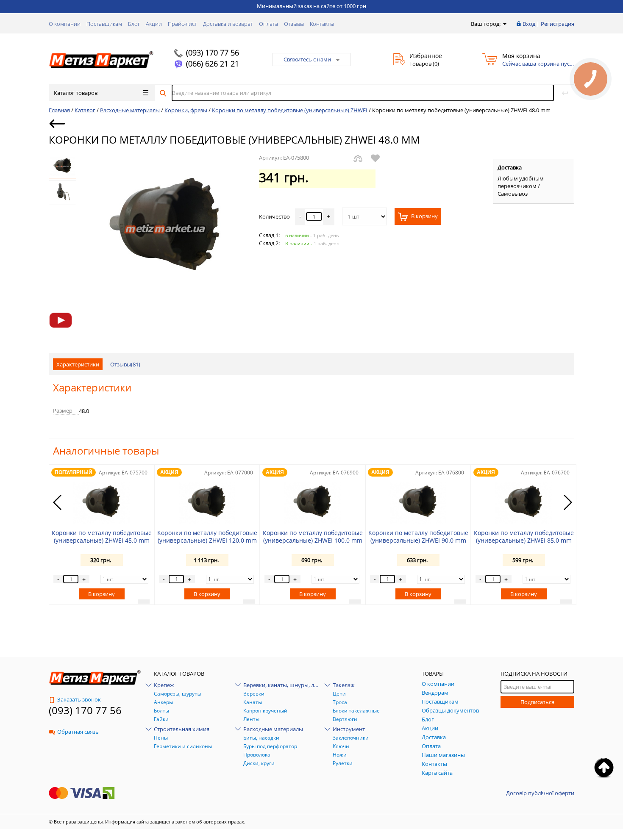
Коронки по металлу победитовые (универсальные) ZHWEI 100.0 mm (313, 536)
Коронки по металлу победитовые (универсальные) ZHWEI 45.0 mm (102, 536)
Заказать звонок (79, 699)
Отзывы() (125, 364)
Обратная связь (78, 731)
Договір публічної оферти (540, 793)
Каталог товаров (75, 93)
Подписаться (537, 702)
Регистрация (557, 24)
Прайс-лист (182, 24)
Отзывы (294, 24)
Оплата (268, 24)
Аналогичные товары (106, 450)
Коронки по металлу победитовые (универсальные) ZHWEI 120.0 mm (207, 536)
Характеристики (77, 364)
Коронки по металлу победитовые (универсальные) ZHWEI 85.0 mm (524, 536)
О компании (65, 24)
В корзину (424, 216)
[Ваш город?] (504, 24)
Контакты (322, 24)
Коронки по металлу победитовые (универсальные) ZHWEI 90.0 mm (418, 536)
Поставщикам (104, 24)
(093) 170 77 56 (212, 52)
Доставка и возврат (228, 24)
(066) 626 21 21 (212, 63)
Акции (154, 24)
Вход (529, 24)
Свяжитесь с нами (307, 59)
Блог (134, 24)
